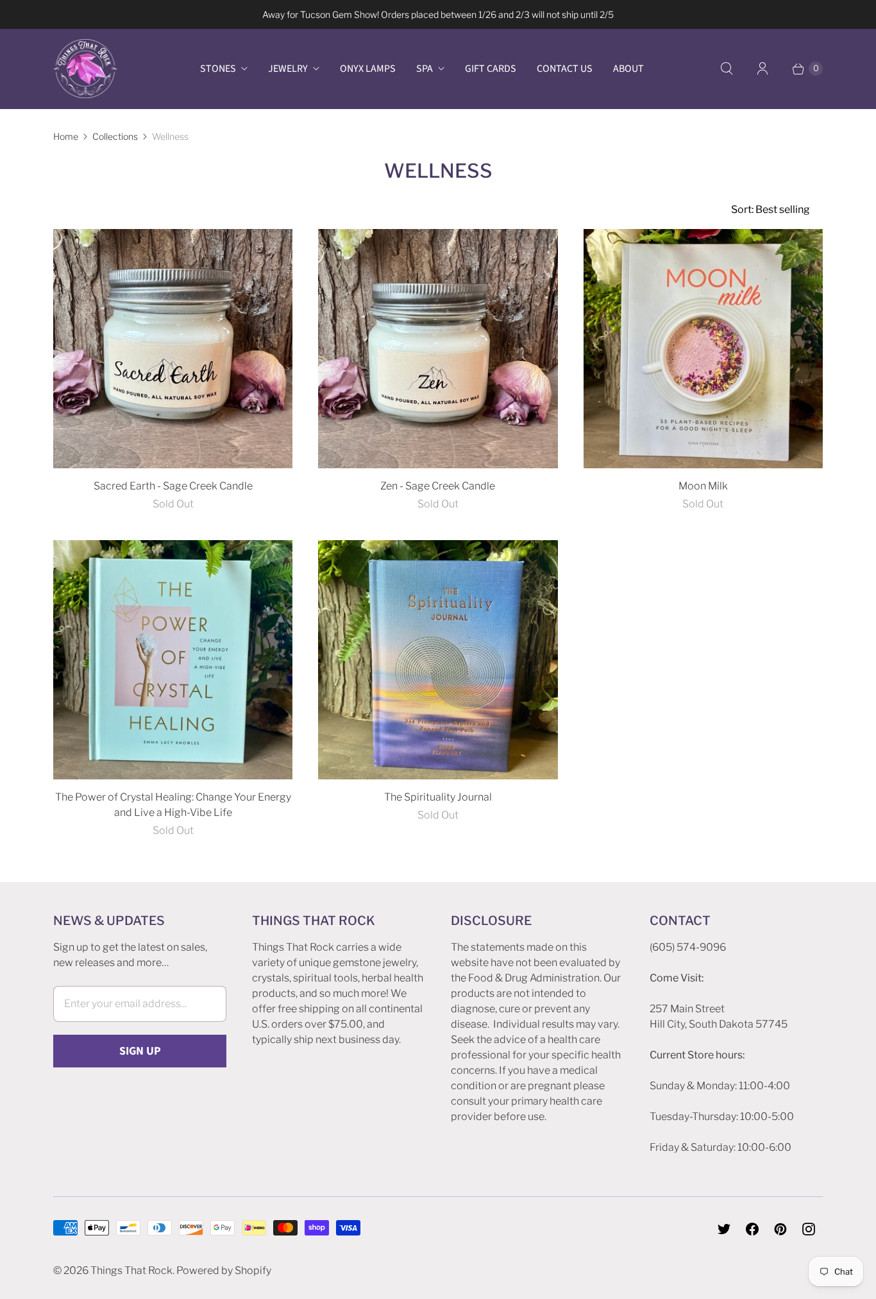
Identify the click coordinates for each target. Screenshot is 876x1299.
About (628, 69)
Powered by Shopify (223, 1270)
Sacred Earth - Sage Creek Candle (173, 486)
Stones (218, 69)
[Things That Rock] (85, 68)
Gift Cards (490, 69)
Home (65, 136)
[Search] (727, 68)
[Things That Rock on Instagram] (809, 1229)
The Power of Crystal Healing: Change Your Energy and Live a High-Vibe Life (173, 805)
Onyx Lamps (368, 69)
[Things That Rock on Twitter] (724, 1229)
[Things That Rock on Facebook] (752, 1229)
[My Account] (762, 68)
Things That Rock (131, 1270)
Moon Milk (703, 486)
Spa (424, 69)
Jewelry (288, 69)
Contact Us (565, 69)
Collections (115, 136)
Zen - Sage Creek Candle (437, 486)
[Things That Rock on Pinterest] (780, 1229)
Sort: (770, 209)
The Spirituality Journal (438, 797)
